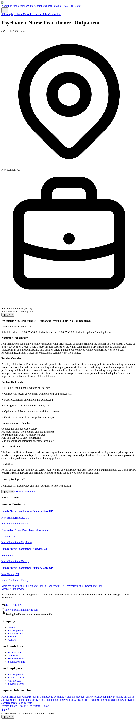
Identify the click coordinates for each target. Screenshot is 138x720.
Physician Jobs (97, 696)
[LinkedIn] (3, 710)
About (4, 5)
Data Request (42, 705)
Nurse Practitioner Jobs (18, 699)
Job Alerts (13, 655)
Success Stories (16, 683)
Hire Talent (74, 5)
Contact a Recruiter (24, 491)
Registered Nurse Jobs (116, 699)
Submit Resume (16, 661)
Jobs (41, 5)
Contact (12, 639)
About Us (13, 627)
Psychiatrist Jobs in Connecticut (36, 696)
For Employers (16, 5)
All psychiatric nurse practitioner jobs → (84, 585)
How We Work (16, 658)
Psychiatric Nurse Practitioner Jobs (29, 14)
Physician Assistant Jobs (76, 699)
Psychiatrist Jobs (10, 696)
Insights (48, 5)
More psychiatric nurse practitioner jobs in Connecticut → (32, 585)
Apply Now (8, 315)
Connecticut (54, 14)
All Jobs (5, 14)
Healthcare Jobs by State (19, 702)
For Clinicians (31, 5)
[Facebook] (7, 710)
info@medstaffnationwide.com (21, 609)
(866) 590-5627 (60, 5)
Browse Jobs (15, 652)
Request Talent (16, 677)
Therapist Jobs (96, 699)
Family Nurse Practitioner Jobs (47, 699)
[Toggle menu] (4, 10)
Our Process (14, 680)
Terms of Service (26, 705)
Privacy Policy (9, 705)
